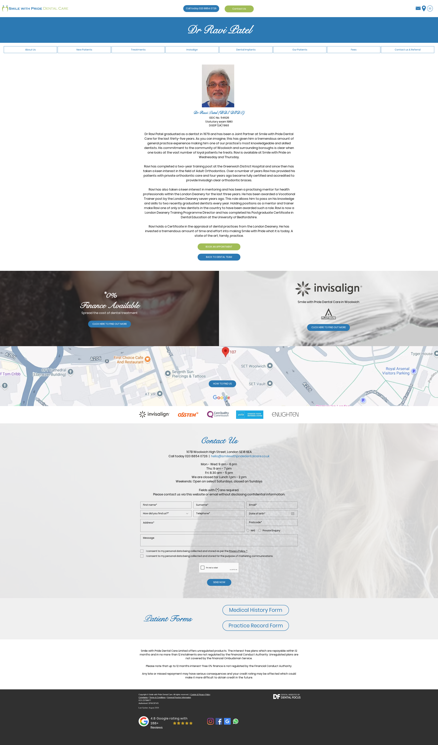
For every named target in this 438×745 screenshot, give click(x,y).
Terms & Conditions (157, 697)
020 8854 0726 (196, 456)
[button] (430, 8)
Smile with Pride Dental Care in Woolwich (328, 302)
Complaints (143, 697)
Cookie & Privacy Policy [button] (200, 694)
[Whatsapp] (235, 721)
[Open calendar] (292, 513)
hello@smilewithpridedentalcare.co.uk (240, 456)
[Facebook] (219, 721)
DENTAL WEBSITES (289, 694)
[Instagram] (210, 721)
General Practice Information (179, 697)
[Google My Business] (227, 721)
